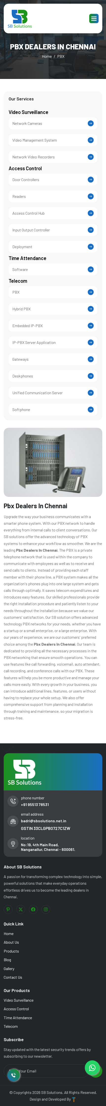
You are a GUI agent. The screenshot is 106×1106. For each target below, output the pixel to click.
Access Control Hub (28, 213)
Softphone (21, 409)
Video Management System (34, 140)
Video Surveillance (28, 112)
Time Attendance (27, 258)
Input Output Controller (31, 229)
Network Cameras (27, 123)
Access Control (25, 168)
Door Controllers (25, 179)
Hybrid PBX (21, 308)
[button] (94, 18)
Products (11, 951)
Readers (19, 196)
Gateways (20, 359)
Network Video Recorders (33, 156)
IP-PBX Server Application (34, 342)
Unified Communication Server (37, 392)
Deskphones (22, 376)
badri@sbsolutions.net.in (43, 820)
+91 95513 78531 (35, 804)
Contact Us (13, 977)
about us (11, 942)
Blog (7, 959)
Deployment (22, 246)
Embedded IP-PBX (27, 325)
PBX (15, 292)
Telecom (18, 281)
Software (20, 269)
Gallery (9, 968)
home (47, 56)
